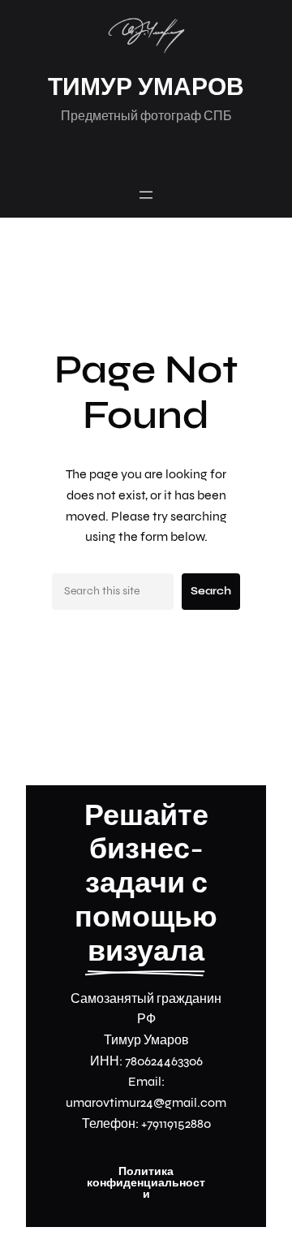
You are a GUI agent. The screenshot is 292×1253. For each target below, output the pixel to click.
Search (211, 591)
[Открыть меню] (146, 195)
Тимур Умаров (146, 87)
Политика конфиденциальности (146, 1182)
